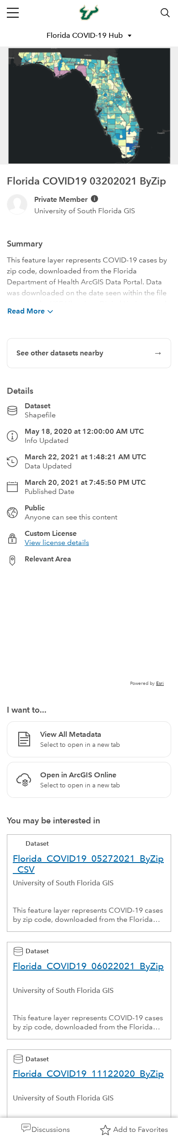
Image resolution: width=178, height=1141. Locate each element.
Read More (26, 311)
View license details (57, 542)
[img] (94, 198)
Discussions (50, 1129)
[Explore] (89, 630)
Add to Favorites (140, 1129)
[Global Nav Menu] (13, 13)
